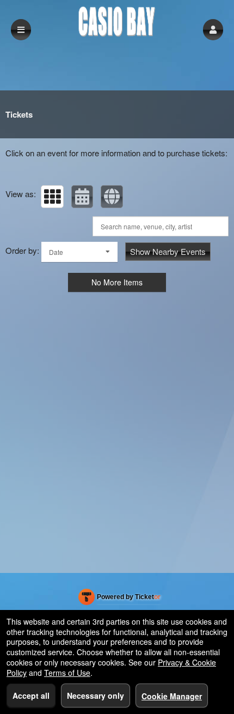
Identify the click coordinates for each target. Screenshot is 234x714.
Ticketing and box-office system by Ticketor (119, 599)
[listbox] (79, 252)
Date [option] (56, 252)
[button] (213, 29)
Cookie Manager (171, 696)
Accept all (31, 695)
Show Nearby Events (168, 251)
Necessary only (95, 695)
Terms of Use (67, 672)
